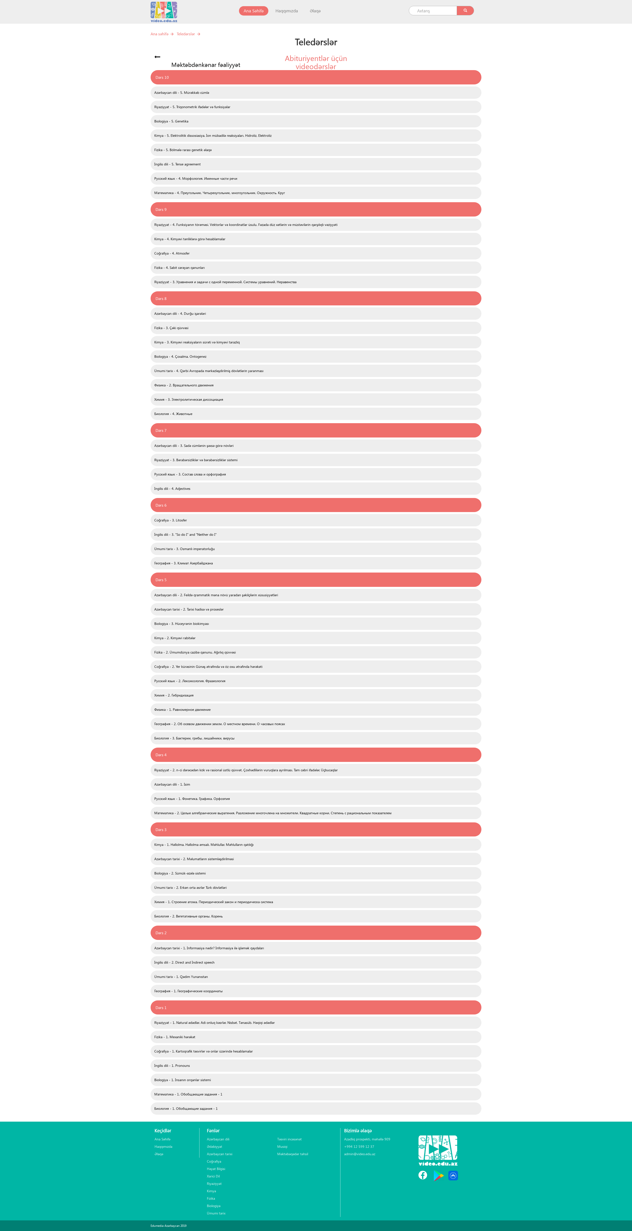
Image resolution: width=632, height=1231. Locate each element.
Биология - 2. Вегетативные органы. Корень (188, 916)
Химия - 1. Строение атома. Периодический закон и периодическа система (213, 901)
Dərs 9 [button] (161, 209)
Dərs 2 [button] (161, 932)
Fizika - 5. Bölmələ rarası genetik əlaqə (183, 149)
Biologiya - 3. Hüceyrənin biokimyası (181, 623)
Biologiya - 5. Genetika (171, 121)
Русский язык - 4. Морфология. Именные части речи (195, 178)
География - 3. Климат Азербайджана (183, 563)
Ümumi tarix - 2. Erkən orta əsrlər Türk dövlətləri (190, 887)
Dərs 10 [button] (162, 77)
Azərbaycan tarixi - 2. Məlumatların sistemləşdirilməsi (194, 858)
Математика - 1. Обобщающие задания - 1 (188, 1094)
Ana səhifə (159, 33)
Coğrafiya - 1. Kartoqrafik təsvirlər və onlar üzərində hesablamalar (203, 1051)
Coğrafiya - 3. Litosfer (170, 520)
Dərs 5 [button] (161, 579)
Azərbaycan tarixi (219, 1154)
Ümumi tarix (216, 1213)
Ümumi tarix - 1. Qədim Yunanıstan (181, 976)
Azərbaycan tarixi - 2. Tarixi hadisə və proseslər (189, 609)
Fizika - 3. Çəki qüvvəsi (171, 327)
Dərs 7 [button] (161, 430)
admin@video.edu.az (359, 1154)
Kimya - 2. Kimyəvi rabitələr (175, 637)
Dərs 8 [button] (161, 298)
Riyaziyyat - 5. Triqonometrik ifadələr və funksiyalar (192, 106)
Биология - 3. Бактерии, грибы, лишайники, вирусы (194, 738)
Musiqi (282, 1146)
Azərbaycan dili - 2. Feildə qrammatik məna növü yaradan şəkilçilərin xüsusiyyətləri (216, 595)
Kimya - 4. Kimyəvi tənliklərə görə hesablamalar (189, 239)
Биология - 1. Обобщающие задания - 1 (186, 1108)
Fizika (211, 1198)
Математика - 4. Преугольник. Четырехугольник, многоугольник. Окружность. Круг (219, 192)
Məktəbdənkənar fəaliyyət (205, 64)
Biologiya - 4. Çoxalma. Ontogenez (180, 356)
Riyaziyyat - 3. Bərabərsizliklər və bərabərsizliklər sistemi (195, 459)
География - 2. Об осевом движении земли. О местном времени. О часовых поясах (219, 723)
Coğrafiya (214, 1161)
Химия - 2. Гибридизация (174, 695)
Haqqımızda (287, 11)
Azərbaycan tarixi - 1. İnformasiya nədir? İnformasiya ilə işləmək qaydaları (209, 948)
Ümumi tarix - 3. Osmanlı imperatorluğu (184, 548)
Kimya (211, 1191)
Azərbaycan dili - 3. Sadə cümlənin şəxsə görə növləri (194, 445)
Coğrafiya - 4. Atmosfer (172, 253)
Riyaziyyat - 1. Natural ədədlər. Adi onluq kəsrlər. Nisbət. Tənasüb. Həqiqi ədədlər (214, 1022)
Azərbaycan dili (218, 1139)
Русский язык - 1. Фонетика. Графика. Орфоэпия (192, 798)
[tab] (316, 77)
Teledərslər (186, 33)
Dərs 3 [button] (161, 829)
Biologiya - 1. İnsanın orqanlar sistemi (182, 1079)
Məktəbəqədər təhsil (292, 1154)
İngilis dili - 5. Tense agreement (177, 164)
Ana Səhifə (256, 11)
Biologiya (213, 1205)
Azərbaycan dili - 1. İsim (172, 784)
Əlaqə (315, 11)
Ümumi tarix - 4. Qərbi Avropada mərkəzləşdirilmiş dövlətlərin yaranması (208, 370)
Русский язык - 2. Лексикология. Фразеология (189, 680)
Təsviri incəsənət (289, 1139)
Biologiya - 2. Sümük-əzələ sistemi (180, 873)
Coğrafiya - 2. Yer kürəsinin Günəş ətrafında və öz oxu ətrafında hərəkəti (208, 666)
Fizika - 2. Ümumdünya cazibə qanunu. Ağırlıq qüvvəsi (195, 652)
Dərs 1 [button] (161, 1007)
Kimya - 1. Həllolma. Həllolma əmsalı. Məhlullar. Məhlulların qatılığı (204, 844)
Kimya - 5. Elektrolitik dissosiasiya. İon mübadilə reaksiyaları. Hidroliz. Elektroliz (213, 135)
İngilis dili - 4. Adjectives (172, 488)
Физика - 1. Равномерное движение (182, 709)
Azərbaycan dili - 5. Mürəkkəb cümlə (181, 92)
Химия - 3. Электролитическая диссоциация (188, 399)
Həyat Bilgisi (216, 1168)
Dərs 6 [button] (161, 505)
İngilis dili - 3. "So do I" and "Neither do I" (185, 534)
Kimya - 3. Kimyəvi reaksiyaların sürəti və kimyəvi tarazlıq (197, 342)
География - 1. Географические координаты (188, 991)
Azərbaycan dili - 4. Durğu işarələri (180, 313)
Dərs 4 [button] (161, 754)
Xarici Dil (213, 1176)
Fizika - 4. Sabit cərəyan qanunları (179, 267)
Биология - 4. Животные (173, 413)
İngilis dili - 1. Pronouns (172, 1065)
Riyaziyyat (214, 1183)
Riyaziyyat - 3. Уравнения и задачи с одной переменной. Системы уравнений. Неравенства (225, 281)
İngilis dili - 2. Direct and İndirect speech (184, 962)
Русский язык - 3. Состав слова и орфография (190, 474)
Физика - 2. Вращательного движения (184, 385)
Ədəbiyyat (214, 1146)
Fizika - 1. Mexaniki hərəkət (174, 1036)
